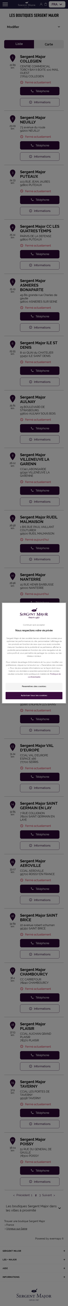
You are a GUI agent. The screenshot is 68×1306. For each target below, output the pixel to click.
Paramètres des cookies (34, 686)
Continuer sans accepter (34, 625)
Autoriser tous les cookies (34, 695)
